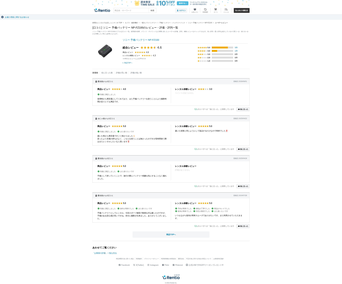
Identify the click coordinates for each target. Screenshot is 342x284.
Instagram (154, 265)
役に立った (244, 109)
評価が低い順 (136, 73)
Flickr (166, 265)
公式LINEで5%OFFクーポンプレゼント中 (206, 265)
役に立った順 (107, 73)
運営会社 (181, 258)
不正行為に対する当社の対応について (198, 258)
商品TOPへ (128, 63)
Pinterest (179, 265)
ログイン (182, 10)
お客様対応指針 (218, 258)
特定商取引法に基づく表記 (125, 258)
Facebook (125, 265)
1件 (236, 51)
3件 (236, 47)
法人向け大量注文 (241, 10)
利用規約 (139, 258)
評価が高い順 (121, 73)
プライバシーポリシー (151, 258)
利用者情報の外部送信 (168, 258)
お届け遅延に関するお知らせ (17, 17)
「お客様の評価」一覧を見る (104, 253)
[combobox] (135, 10)
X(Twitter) (139, 265)
